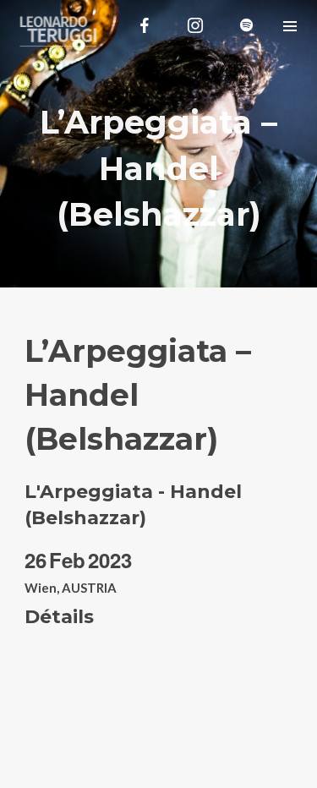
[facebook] (144, 25)
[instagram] (195, 25)
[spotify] (246, 25)
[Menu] (289, 25)
